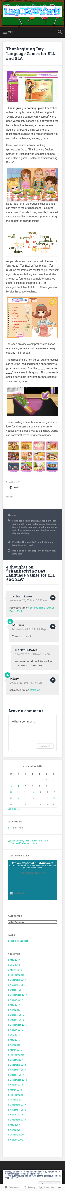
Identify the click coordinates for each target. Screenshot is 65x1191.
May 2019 (15, 959)
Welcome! (35, 690)
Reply (53, 597)
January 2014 (17, 1099)
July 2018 (15, 964)
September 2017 (18, 994)
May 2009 (15, 1124)
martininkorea (21, 596)
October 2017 (17, 989)
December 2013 (18, 1104)
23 (54, 798)
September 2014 (18, 1079)
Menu (11, 32)
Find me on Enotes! (19, 940)
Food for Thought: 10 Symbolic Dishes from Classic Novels (32, 543)
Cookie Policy (11, 1178)
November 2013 (18, 1109)
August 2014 (16, 1084)
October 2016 (17, 1014)
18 (18, 798)
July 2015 (15, 1034)
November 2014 (18, 1069)
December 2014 (18, 1064)
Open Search (59, 32)
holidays (29, 524)
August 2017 (16, 999)
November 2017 (18, 984)
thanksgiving (35, 527)
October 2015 (17, 1019)
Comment (45, 746)
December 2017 (18, 979)
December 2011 (18, 1119)
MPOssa (18, 625)
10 (11, 792)
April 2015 (15, 1044)
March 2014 (16, 1089)
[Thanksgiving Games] (32, 86)
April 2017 (15, 1009)
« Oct (10, 809)
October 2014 (17, 1074)
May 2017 (15, 1004)
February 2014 (17, 1094)
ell (22, 524)
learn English (19, 527)
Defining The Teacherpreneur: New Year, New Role (34, 552)
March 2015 (16, 1049)
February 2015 (17, 1054)
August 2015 (16, 1029)
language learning (45, 524)
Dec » (17, 809)
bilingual (17, 520)
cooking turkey (31, 520)
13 (32, 792)
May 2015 (15, 1039)
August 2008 (16, 1139)
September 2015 (18, 1024)
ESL (14, 515)
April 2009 (15, 1129)
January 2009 (17, 1134)
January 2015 (17, 1059)
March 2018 (16, 970)
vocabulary (23, 533)
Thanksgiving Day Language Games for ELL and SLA (30, 53)
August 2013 (16, 1114)
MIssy (14, 679)
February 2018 (17, 974)
